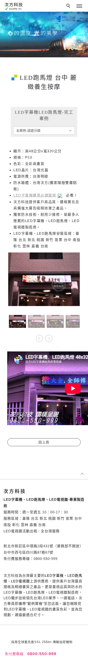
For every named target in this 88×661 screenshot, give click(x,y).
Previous (39, 337)
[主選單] (79, 6)
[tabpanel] (44, 34)
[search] (69, 6)
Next (48, 337)
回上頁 (44, 442)
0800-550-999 (41, 653)
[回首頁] (13, 6)
